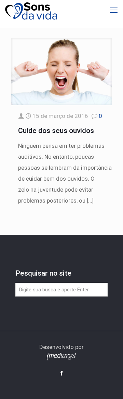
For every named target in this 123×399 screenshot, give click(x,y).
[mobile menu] (114, 10)
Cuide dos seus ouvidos (56, 130)
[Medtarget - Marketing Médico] (61, 358)
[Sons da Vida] (31, 10)
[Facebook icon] (61, 373)
